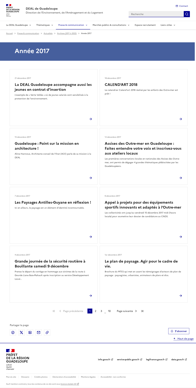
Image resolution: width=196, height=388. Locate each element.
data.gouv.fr (177, 359)
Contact (183, 6)
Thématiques (43, 25)
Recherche (187, 14)
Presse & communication (71, 25)
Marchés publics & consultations (109, 25)
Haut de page (185, 338)
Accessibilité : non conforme (113, 377)
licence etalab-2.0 (68, 384)
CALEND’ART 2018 (121, 84)
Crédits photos (40, 377)
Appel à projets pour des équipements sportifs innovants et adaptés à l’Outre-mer (143, 205)
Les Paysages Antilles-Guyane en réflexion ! (53, 202)
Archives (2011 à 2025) (67, 33)
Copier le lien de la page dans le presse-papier (47, 332)
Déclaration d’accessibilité (64, 377)
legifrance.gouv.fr (155, 359)
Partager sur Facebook (13, 332)
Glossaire (25, 377)
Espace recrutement (145, 25)
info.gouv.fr (104, 359)
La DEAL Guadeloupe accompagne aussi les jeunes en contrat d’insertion (53, 87)
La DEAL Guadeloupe (17, 25)
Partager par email (39, 332)
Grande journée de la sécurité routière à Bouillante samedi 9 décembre (50, 264)
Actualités (48, 33)
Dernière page (142, 311)
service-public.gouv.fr (128, 359)
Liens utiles (166, 25)
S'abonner (181, 331)
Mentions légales (88, 377)
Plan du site (11, 377)
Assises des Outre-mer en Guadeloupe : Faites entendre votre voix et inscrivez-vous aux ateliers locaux (143, 148)
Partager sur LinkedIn (30, 332)
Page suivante (125, 311)
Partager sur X (21, 332)
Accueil (9, 33)
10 (109, 311)
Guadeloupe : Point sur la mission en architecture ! (47, 146)
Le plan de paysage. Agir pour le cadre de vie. (141, 264)
